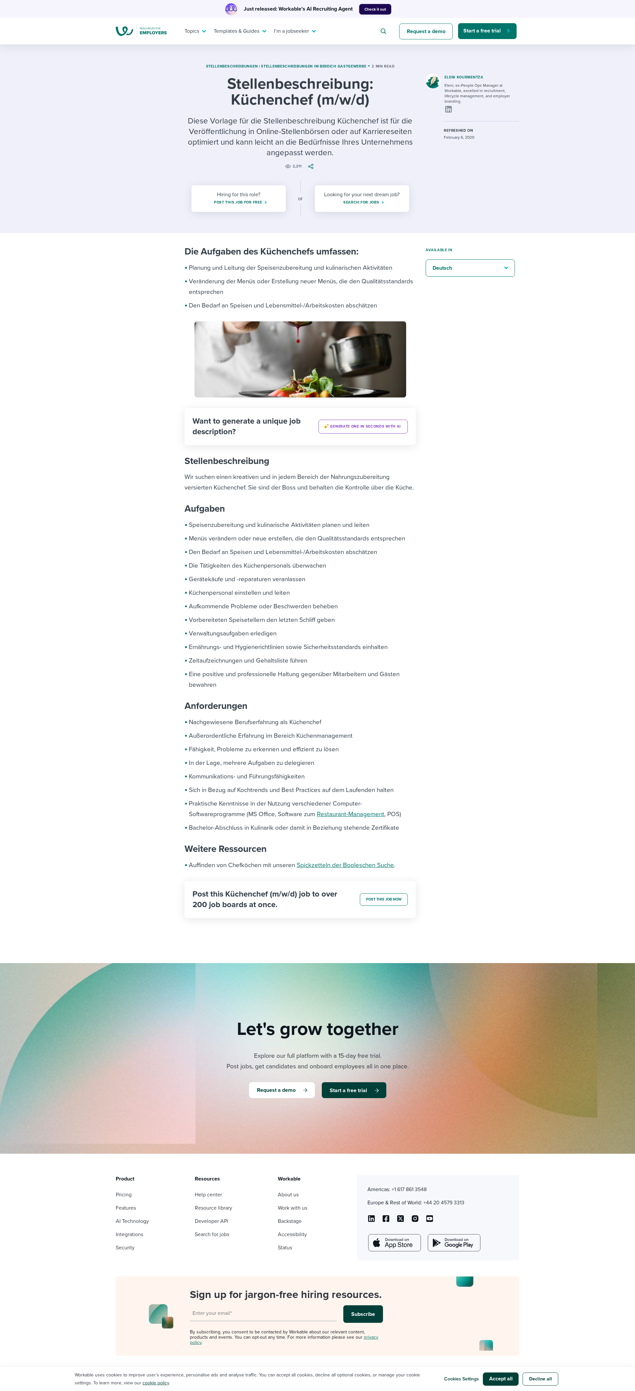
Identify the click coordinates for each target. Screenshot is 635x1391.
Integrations (129, 1234)
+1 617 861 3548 (409, 1189)
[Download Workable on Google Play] (453, 1242)
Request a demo (426, 31)
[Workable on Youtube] (400, 1221)
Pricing (124, 1194)
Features (126, 1208)
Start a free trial (482, 30)
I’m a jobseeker (291, 31)
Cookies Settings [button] (461, 1379)
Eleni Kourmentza (463, 77)
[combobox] (384, 31)
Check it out (375, 9)
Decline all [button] (540, 1379)
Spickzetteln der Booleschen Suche (345, 865)
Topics (192, 31)
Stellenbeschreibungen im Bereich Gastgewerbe (313, 66)
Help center (208, 1194)
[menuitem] (194, 31)
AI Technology (132, 1221)
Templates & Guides (236, 31)
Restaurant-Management (350, 814)
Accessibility (292, 1234)
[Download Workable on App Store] (393, 1242)
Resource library (213, 1208)
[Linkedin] (448, 109)
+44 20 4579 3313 (443, 1202)
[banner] (300, 426)
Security (125, 1247)
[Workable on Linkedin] (371, 1221)
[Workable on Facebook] (386, 1221)
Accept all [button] (501, 1378)
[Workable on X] (415, 1221)
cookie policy (156, 1383)
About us (288, 1194)
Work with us (292, 1208)
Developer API (211, 1221)
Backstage (290, 1221)
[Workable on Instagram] (430, 1221)
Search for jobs (212, 1234)
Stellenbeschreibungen (232, 66)
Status (285, 1247)
